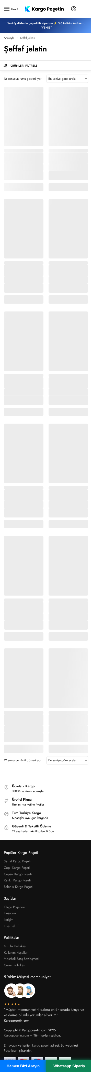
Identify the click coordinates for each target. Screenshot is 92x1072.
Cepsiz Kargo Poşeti (18, 874)
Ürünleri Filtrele (24, 66)
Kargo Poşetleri (14, 907)
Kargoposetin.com (16, 1035)
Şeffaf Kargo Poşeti (17, 861)
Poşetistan (10, 1050)
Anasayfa (9, 38)
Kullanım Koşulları (16, 952)
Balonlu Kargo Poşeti (18, 886)
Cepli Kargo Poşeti (17, 867)
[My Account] (74, 9)
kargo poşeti (40, 1045)
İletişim (8, 919)
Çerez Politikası (14, 965)
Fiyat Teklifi (11, 926)
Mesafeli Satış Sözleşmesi (21, 958)
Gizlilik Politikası (15, 946)
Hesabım (10, 913)
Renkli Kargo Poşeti (17, 880)
